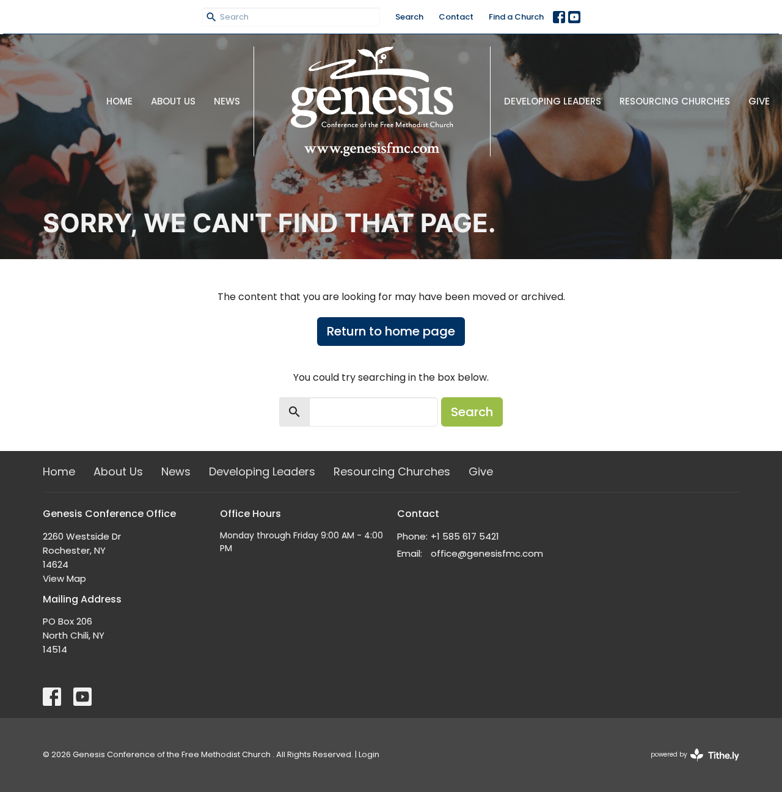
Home (119, 101)
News (227, 101)
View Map (64, 578)
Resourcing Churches (674, 101)
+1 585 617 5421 (465, 536)
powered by (689, 764)
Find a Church (516, 17)
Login (369, 754)
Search (409, 17)
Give (759, 101)
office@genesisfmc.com (487, 553)
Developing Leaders (552, 101)
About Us (173, 101)
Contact (456, 17)
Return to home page (391, 331)
